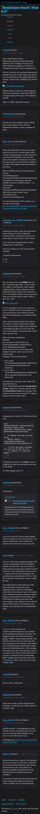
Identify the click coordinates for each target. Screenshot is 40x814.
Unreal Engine (10, 497)
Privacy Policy (21, 804)
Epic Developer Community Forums (14, 2)
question (10, 25)
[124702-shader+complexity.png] (15, 86)
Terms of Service (8, 804)
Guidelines (21, 800)
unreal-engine (10, 29)
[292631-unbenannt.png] (12, 303)
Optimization (10, 21)
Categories (12, 800)
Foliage (10, 33)
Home (4, 800)
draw (10, 38)
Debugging (10, 17)
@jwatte (6, 629)
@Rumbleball (8, 660)
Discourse (14, 809)
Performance (10, 42)
